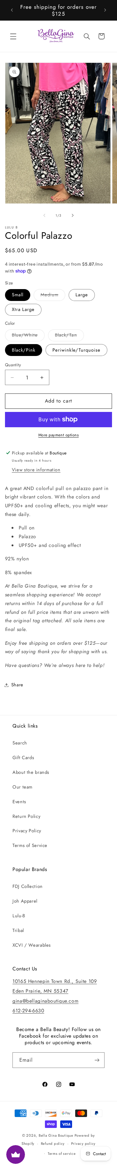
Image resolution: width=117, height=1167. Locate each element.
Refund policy (53, 1143)
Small (17, 294)
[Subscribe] (97, 1060)
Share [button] (17, 684)
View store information (36, 469)
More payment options (58, 435)
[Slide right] (73, 215)
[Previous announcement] (12, 10)
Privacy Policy (26, 830)
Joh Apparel (24, 901)
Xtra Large (23, 309)
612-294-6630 (28, 1010)
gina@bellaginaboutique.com (45, 1000)
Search (19, 742)
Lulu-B (18, 915)
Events (19, 801)
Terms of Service (29, 845)
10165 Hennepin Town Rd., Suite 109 (54, 981)
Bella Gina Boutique (56, 1135)
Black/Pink (24, 350)
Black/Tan (69, 336)
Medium (53, 296)
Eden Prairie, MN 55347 (40, 990)
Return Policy (26, 816)
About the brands (30, 772)
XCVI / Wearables (31, 945)
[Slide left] (44, 215)
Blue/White (28, 336)
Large (82, 294)
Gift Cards (23, 757)
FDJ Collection (27, 886)
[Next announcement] (105, 10)
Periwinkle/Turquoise (76, 350)
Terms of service (62, 1153)
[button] (13, 36)
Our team (22, 787)
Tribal (18, 930)
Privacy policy (83, 1143)
